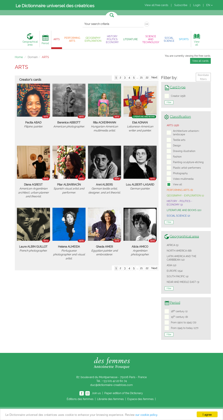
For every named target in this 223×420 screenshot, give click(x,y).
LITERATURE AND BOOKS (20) (184, 210)
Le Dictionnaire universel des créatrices (55, 5)
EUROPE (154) (175, 270)
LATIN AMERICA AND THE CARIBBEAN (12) (181, 258)
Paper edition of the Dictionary (124, 393)
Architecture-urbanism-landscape (186, 133)
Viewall (196, 43)
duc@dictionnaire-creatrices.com (111, 385)
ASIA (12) (171, 265)
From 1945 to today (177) (184, 328)
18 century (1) (179, 311)
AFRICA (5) (173, 245)
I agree (207, 414)
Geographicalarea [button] (30, 43)
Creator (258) (178, 96)
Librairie (110, 399)
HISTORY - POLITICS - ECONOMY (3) (179, 203)
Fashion (177, 156)
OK (146, 24)
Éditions (80, 399)
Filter (169, 102)
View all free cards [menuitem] (156, 5)
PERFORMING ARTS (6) (180, 190)
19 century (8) (179, 316)
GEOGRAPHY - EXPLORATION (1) (185, 195)
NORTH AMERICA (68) (179, 250)
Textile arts (179, 140)
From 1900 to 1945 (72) (183, 322)
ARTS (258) (173, 125)
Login (196, 5)
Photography (180, 173)
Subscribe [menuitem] (180, 5)
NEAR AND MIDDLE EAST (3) (183, 282)
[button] (57, 39)
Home (19, 57)
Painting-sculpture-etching (188, 162)
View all (177, 184)
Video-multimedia (183, 178)
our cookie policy (146, 414)
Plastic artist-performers (187, 167)
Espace (140, 399)
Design (177, 145)
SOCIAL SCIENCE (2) (178, 215)
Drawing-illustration (184, 151)
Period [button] (45, 43)
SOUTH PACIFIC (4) (178, 276)
